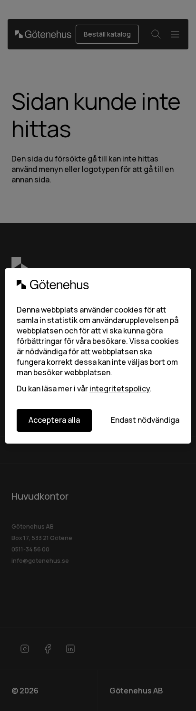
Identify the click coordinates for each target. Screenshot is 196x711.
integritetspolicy (119, 388)
